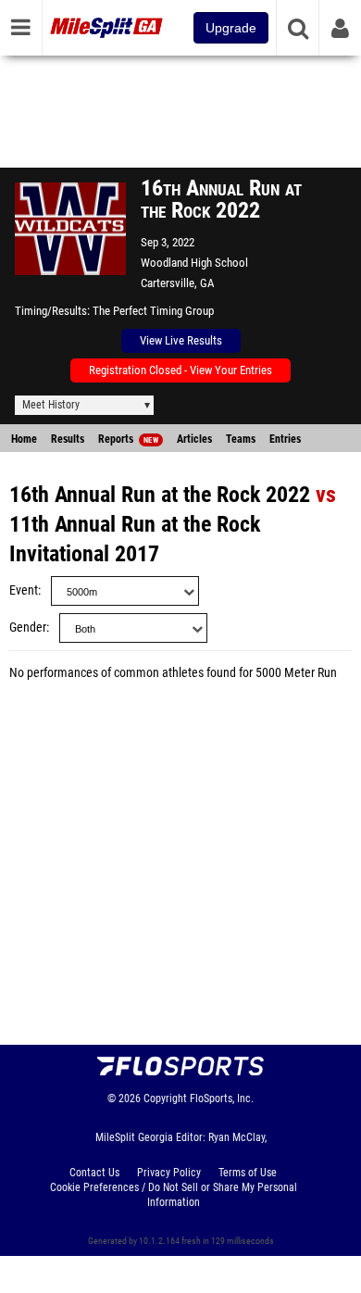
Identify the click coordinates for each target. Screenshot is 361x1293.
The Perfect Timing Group (153, 311)
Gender (27, 627)
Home (24, 439)
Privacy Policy (169, 1172)
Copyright (165, 1098)
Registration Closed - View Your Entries (180, 370)
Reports (128, 439)
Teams (240, 439)
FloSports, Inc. (222, 1098)
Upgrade (230, 27)
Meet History (51, 404)
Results (67, 439)
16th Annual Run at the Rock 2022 (159, 495)
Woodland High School (194, 263)
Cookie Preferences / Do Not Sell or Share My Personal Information (173, 1195)
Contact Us (94, 1172)
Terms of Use (247, 1172)
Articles (194, 439)
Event (23, 590)
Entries (285, 439)
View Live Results (181, 340)
